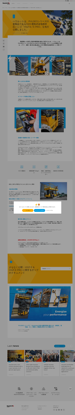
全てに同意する (28, 210)
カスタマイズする (49, 210)
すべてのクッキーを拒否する (40, 210)
